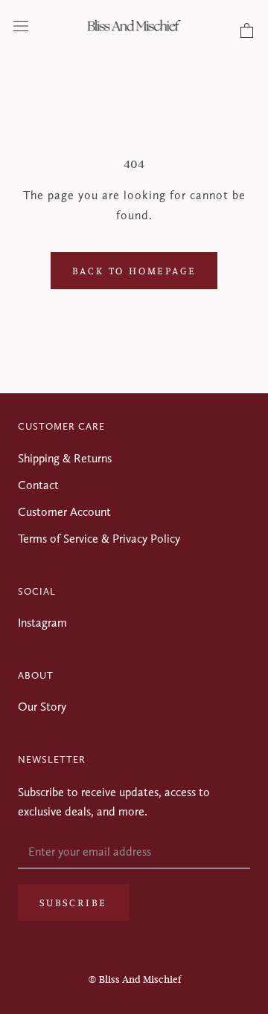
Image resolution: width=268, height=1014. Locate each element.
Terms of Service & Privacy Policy (99, 539)
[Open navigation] (20, 25)
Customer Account (64, 512)
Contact (38, 485)
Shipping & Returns (65, 458)
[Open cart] (246, 31)
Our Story (42, 707)
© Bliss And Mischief (134, 979)
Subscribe (73, 902)
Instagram (42, 623)
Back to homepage (134, 270)
